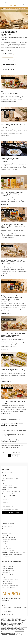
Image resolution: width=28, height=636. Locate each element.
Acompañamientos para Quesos (10, 579)
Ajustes (19, 633)
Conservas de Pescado (7, 568)
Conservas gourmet (7, 210)
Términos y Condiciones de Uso (10, 478)
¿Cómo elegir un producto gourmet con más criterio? (12, 434)
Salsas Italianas (6, 572)
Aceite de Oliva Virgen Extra (9, 537)
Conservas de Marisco (7, 566)
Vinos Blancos (5, 543)
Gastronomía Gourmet (8, 144)
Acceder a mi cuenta (7, 472)
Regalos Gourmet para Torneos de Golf (12, 554)
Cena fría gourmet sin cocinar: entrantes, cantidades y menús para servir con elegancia (13, 261)
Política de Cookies (7, 485)
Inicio (2, 11)
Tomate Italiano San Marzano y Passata (12, 574)
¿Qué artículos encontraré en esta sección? (13, 430)
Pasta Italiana (5, 535)
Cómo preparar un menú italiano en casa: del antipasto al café (13, 93)
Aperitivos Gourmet (7, 526)
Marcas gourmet (6, 556)
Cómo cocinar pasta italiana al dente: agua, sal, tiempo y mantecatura (12, 194)
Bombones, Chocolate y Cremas (10, 585)
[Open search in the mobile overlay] (14, 2)
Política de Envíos (6, 480)
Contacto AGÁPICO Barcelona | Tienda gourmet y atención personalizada (11, 492)
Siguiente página (18, 455)
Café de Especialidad (7, 583)
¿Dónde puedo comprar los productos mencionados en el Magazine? (12, 446)
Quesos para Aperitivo (7, 581)
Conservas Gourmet (7, 528)
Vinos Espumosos (6, 546)
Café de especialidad (8, 110)
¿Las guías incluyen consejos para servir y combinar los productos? (13, 440)
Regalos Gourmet (6, 548)
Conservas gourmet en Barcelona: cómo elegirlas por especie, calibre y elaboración (13, 226)
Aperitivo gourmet (7, 246)
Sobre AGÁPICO (6, 489)
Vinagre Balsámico (7, 577)
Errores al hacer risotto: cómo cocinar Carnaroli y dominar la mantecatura (11, 160)
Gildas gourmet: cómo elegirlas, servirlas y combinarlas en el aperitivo (14, 370)
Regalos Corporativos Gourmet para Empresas (13, 552)
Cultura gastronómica (8, 178)
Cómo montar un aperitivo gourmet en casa (13, 402)
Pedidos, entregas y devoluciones (10, 487)
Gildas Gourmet (6, 564)
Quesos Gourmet (6, 533)
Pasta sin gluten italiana (8, 570)
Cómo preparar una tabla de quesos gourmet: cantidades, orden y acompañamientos (13, 335)
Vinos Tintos (5, 541)
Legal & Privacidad (6, 483)
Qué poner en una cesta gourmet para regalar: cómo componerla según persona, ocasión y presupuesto (12, 298)
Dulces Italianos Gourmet (8, 587)
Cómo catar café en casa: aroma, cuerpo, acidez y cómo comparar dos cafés (13, 126)
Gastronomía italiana (8, 78)
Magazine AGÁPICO (8, 496)
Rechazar (12, 633)
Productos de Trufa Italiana (9, 539)
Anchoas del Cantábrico (8, 531)
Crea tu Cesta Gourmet (8, 550)
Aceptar (4, 633)
